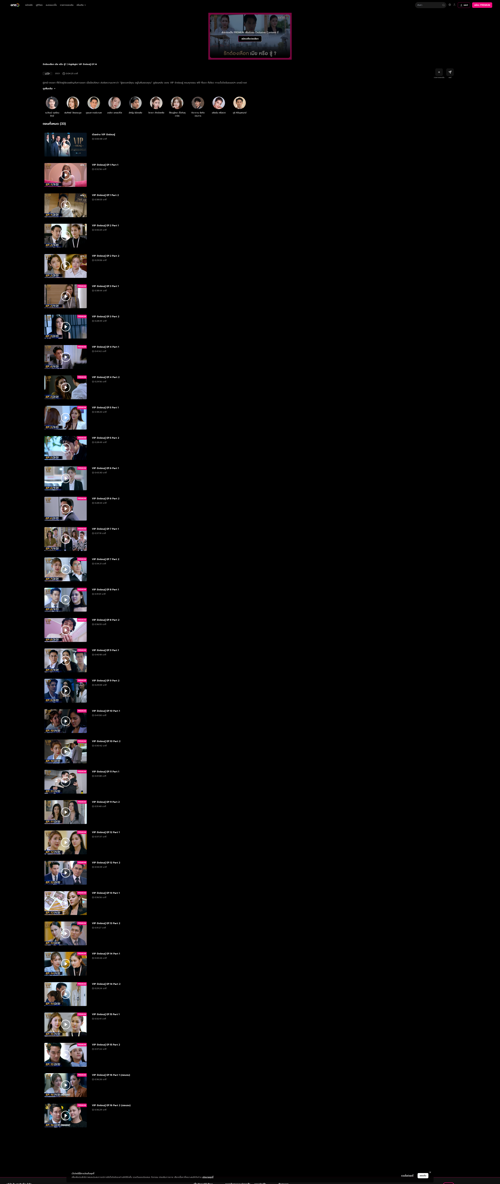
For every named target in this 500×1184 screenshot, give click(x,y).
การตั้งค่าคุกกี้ (407, 1175)
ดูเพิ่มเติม (48, 88)
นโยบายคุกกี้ (207, 1177)
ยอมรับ (423, 1175)
